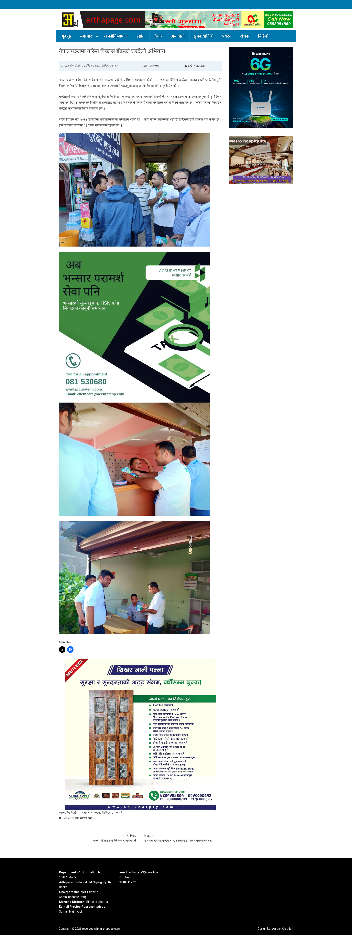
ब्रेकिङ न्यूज (85, 818)
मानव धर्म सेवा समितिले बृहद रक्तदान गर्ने (114, 838)
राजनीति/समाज (116, 36)
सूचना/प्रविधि (203, 36)
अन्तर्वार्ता (178, 36)
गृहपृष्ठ (66, 36)
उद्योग (140, 36)
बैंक (76, 818)
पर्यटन (226, 36)
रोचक (244, 36)
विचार (158, 36)
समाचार (86, 36)
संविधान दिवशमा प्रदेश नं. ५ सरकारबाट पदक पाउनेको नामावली (178, 838)
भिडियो (263, 36)
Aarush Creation (282, 928)
